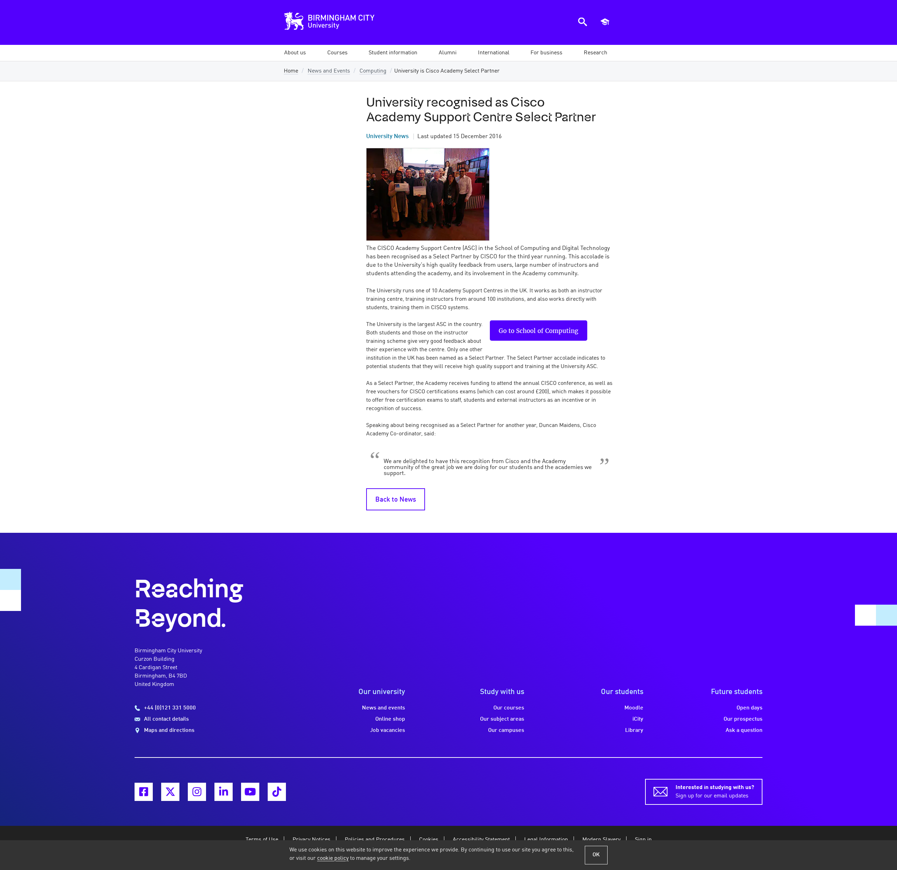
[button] (295, 53)
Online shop (390, 719)
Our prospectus (743, 719)
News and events (383, 708)
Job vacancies (387, 730)
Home (291, 71)
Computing (373, 71)
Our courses (508, 708)
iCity (637, 719)
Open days (749, 708)
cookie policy (333, 858)
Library (634, 730)
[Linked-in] (223, 792)
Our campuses (506, 730)
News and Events (329, 71)
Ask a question (744, 730)
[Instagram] (197, 792)
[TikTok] (277, 792)
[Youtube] (250, 792)
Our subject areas (502, 719)
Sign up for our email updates (715, 792)
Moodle (633, 708)
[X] (170, 792)
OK (596, 855)
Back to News (395, 499)
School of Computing (547, 331)
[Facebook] (144, 792)
